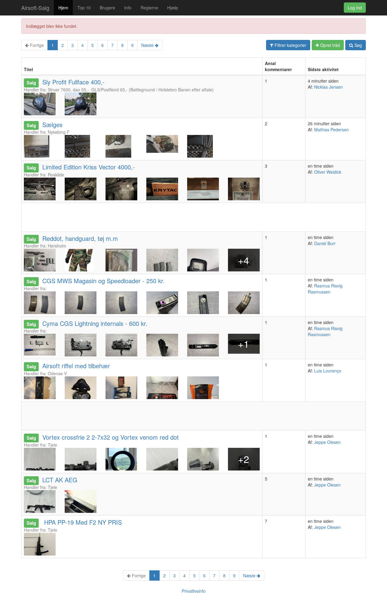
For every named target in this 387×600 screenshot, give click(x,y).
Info (128, 8)
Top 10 (84, 8)
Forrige (36, 45)
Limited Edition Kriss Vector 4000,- (88, 166)
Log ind (355, 8)
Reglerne (149, 8)
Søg (357, 45)
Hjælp (172, 8)
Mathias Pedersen (331, 129)
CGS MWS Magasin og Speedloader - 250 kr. (103, 280)
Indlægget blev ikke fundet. (51, 26)
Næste (148, 45)
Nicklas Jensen (328, 87)
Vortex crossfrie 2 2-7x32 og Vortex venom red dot (110, 437)
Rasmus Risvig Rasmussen (325, 289)
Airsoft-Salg (35, 7)
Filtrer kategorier (289, 45)
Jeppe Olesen (327, 442)
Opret (329, 45)
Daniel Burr (325, 243)
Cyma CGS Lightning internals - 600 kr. (95, 323)
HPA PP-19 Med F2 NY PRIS (82, 522)
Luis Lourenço (327, 371)
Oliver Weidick (327, 172)
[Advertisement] (131, 216)
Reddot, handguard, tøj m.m (80, 238)
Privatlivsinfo (194, 591)
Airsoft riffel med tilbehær (76, 365)
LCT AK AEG (59, 479)
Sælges (52, 124)
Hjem (63, 8)
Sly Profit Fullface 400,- (73, 81)
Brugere (107, 8)
